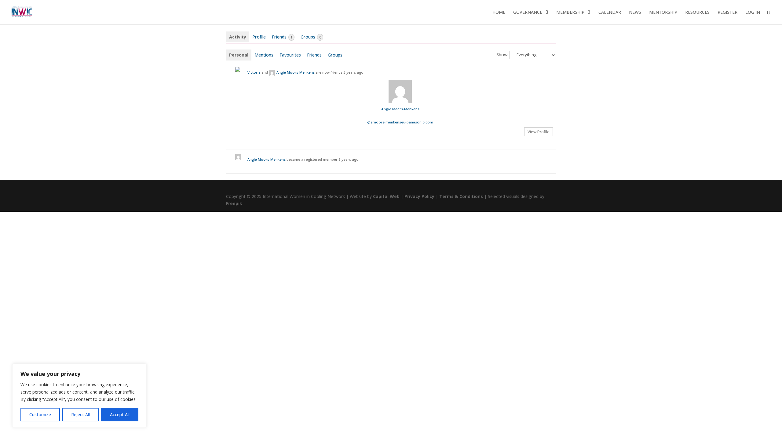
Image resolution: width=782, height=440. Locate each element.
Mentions (263, 55)
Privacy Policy (419, 196)
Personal (238, 55)
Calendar (609, 12)
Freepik (234, 203)
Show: (502, 54)
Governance (527, 12)
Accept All (120, 414)
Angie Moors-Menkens (295, 72)
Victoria (254, 72)
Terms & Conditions (461, 196)
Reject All (80, 414)
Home (498, 12)
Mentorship (663, 12)
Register (727, 12)
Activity (237, 37)
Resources (697, 12)
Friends (282, 37)
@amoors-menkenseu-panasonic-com (400, 122)
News (635, 12)
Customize (40, 414)
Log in (752, 12)
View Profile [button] (539, 131)
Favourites (290, 55)
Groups (311, 37)
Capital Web (386, 196)
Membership (570, 12)
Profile (259, 37)
